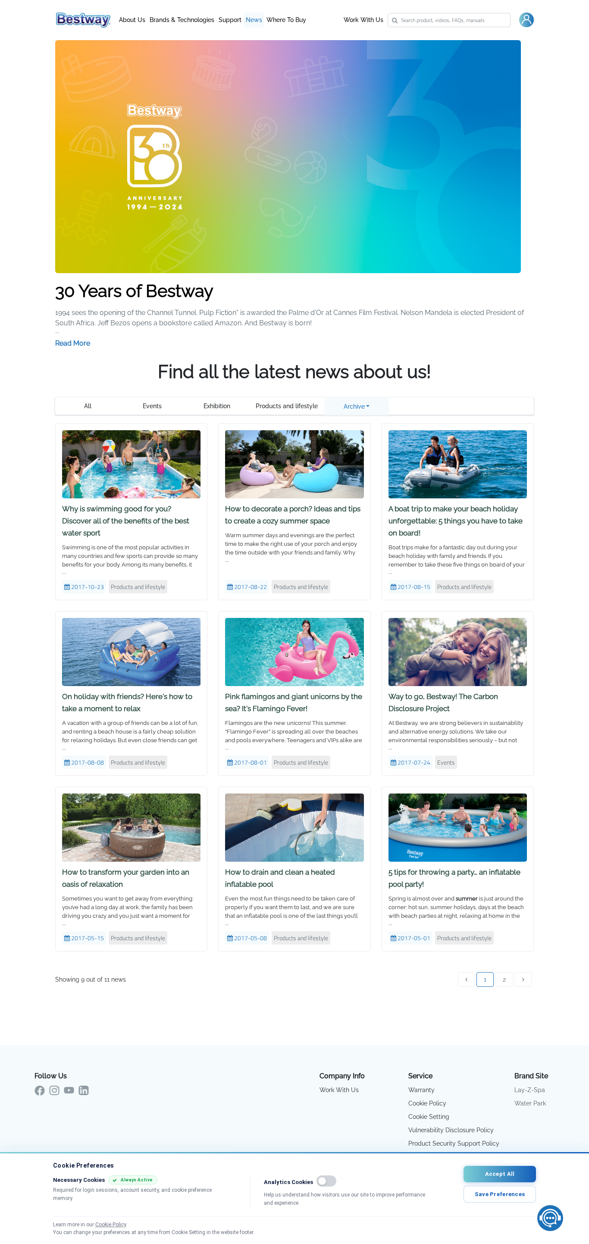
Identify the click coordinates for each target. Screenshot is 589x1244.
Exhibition (217, 406)
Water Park (530, 1103)
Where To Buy (286, 19)
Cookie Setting (428, 1116)
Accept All (500, 1174)
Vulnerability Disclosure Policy (451, 1130)
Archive (354, 406)
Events (152, 406)
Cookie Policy (427, 1103)
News (254, 19)
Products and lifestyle (287, 406)
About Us (132, 19)
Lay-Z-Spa (529, 1090)
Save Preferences (500, 1194)
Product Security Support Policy (453, 1143)
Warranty (421, 1090)
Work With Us (363, 19)
